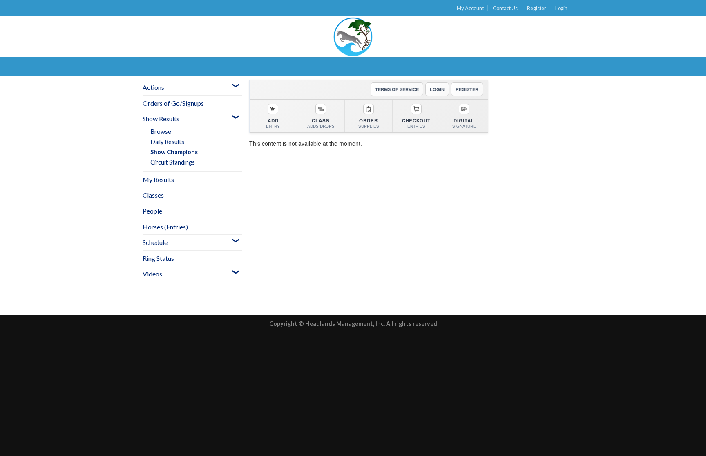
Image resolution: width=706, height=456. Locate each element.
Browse (160, 131)
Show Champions (174, 152)
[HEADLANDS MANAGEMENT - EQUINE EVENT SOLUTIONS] (353, 36)
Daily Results (167, 141)
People (152, 211)
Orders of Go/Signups (173, 103)
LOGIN (437, 89)
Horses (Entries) (165, 227)
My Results (158, 179)
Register (536, 8)
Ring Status (158, 258)
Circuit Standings (172, 162)
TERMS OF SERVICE (397, 89)
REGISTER (467, 89)
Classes (153, 195)
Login (561, 8)
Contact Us (505, 8)
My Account (470, 8)
